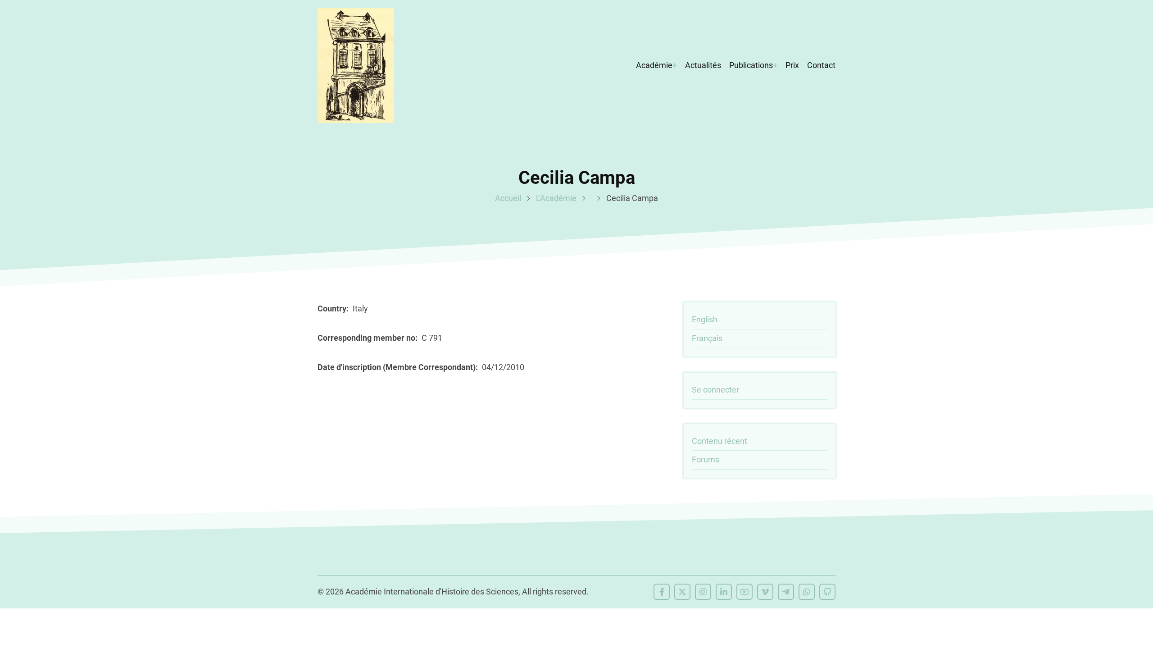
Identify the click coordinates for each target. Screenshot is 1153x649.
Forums (705, 459)
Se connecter (715, 389)
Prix (792, 65)
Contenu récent (719, 441)
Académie (654, 65)
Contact (821, 65)
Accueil (508, 198)
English (704, 319)
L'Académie (556, 198)
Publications (751, 65)
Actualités (703, 65)
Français (707, 338)
